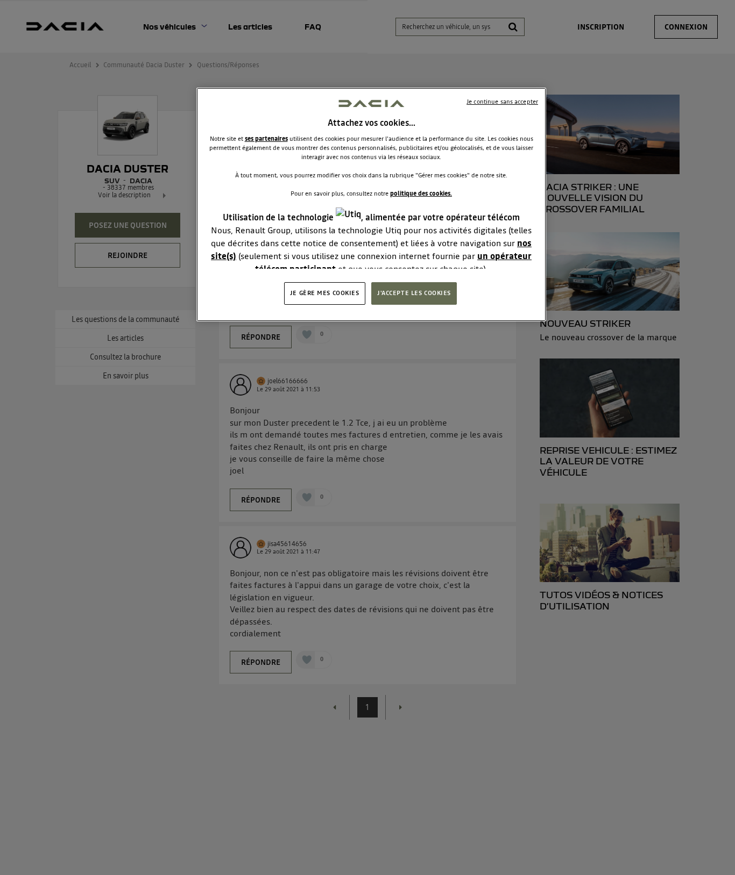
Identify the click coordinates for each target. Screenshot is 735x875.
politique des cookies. (421, 193)
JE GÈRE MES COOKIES (324, 293)
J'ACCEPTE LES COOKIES (414, 293)
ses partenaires (266, 138)
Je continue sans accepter (502, 101)
